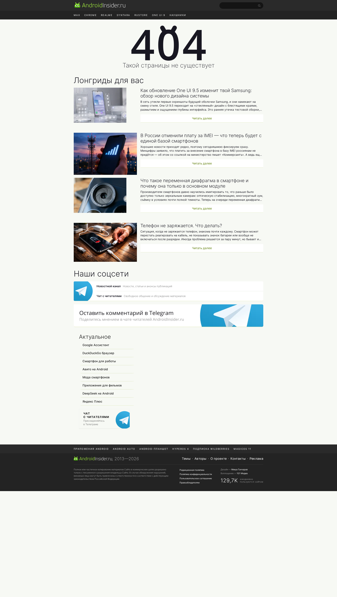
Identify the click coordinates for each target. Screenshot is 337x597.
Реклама (256, 458)
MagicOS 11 (242, 448)
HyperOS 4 (180, 448)
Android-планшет (153, 448)
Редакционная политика (192, 470)
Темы (186, 458)
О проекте (218, 458)
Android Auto (124, 448)
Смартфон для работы (99, 361)
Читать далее (202, 118)
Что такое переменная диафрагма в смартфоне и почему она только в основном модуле (194, 183)
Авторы (200, 458)
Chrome (90, 15)
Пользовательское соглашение (196, 478)
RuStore (141, 15)
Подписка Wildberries (211, 448)
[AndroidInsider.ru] (100, 5)
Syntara (123, 15)
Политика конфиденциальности (196, 474)
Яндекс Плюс (92, 401)
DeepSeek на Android (98, 393)
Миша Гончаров (239, 469)
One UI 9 (158, 15)
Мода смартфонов (96, 377)
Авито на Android (95, 369)
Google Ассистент (95, 345)
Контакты (238, 458)
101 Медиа (242, 473)
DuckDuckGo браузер (98, 353)
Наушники (178, 15)
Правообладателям (190, 482)
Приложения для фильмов (102, 385)
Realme (107, 15)
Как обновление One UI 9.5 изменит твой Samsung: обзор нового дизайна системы (196, 93)
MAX (77, 15)
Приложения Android (91, 448)
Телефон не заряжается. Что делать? (181, 225)
